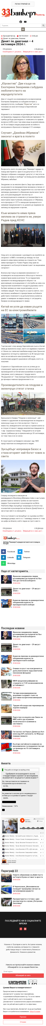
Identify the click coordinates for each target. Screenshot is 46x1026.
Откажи (23, 1022)
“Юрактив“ (28, 104)
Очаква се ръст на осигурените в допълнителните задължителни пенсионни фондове (27, 670)
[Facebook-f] (21, 929)
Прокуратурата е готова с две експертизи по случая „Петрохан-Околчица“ (28, 901)
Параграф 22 (9, 870)
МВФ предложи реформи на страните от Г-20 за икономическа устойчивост (28, 683)
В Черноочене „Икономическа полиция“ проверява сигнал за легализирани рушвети (26, 888)
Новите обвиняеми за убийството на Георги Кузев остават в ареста (28, 876)
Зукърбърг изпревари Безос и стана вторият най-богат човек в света (23, 453)
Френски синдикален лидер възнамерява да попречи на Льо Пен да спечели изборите (27, 578)
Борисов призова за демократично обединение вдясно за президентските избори (28, 602)
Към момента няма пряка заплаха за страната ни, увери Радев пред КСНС (21, 216)
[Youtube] (25, 22)
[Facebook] (21, 22)
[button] (23, 29)
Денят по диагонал (10, 38)
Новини (22, 38)
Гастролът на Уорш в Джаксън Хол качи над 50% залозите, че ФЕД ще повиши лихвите (28, 734)
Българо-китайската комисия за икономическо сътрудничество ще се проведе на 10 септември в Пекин (28, 747)
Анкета (5, 763)
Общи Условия (35, 1011)
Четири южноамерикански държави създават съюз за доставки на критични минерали (27, 695)
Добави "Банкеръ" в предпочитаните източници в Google (21, 542)
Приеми (23, 1017)
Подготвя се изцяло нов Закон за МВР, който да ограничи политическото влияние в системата (28, 720)
